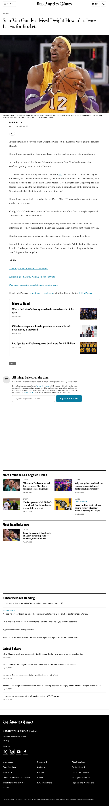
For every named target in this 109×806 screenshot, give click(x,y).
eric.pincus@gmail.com (41, 292)
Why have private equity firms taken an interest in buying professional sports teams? (88, 486)
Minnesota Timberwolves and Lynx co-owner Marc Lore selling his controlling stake (36, 486)
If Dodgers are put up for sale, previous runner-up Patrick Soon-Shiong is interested (41, 328)
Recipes (40, 772)
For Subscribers (81, 501)
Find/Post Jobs (9, 767)
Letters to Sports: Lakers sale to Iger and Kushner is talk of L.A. (30, 675)
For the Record (78, 767)
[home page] (54, 4)
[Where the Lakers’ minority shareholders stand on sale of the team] (88, 314)
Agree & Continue (69, 398)
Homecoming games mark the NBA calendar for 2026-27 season (31, 696)
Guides (40, 778)
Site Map (6, 741)
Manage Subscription (81, 778)
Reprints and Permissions (83, 783)
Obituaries (41, 767)
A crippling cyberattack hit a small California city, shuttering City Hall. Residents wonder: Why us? (45, 614)
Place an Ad (8, 772)
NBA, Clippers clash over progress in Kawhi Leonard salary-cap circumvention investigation (43, 654)
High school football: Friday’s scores (18, 630)
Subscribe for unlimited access (14, 737)
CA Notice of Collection (56, 799)
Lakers (6, 14)
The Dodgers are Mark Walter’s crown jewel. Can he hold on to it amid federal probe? (37, 505)
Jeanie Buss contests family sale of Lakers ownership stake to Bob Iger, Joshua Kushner (37, 535)
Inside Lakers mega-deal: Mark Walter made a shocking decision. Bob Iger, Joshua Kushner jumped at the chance (52, 686)
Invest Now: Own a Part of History (14, 785)
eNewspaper (8, 762)
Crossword (42, 762)
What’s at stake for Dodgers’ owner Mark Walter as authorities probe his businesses (39, 665)
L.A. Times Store (44, 783)
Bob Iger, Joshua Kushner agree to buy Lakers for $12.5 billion (43, 344)
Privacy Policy (29, 392)
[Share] (12, 134)
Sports (26, 499)
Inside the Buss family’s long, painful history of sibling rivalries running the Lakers (88, 508)
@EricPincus (85, 292)
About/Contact (78, 762)
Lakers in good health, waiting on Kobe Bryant (32, 276)
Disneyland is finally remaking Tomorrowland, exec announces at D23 (33, 603)
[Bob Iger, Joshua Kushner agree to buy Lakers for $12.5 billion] (88, 348)
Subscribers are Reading (19, 598)
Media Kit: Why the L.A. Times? (16, 778)
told (60, 174)
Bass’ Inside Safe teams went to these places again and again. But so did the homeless (41, 638)
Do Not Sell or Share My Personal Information (79, 799)
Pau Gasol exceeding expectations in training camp (33, 284)
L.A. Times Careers (80, 772)
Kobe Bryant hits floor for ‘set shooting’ (28, 268)
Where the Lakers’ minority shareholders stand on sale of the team (43, 311)
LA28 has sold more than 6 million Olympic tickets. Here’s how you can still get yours (40, 622)
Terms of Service (42, 386)
